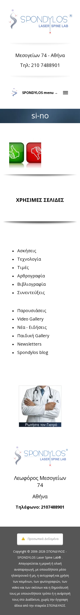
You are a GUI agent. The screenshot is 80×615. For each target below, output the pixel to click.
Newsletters (29, 344)
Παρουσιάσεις (31, 310)
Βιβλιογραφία (31, 284)
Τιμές (23, 267)
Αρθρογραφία (31, 276)
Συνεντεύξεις (31, 292)
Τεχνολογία (29, 259)
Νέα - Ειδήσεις (32, 327)
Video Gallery (30, 319)
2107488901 (52, 507)
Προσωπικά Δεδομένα (43, 539)
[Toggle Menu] (65, 92)
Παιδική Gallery (33, 335)
